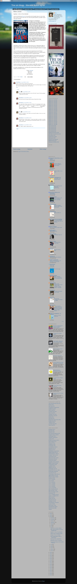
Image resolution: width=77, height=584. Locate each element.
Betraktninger (52, 264)
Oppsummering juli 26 (53, 231)
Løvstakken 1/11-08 (52, 501)
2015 (51, 564)
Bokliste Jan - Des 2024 (53, 102)
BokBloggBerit (52, 230)
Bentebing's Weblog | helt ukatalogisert (55, 193)
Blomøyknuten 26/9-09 (53, 459)
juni (51, 526)
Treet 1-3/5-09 (51, 480)
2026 (51, 513)
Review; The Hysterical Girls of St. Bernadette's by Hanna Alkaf (55, 261)
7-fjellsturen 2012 (52, 422)
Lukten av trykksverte (54, 259)
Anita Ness (18, 82)
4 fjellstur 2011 (51, 438)
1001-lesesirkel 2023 (52, 127)
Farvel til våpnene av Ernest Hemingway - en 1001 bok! (58, 363)
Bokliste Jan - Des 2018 (53, 110)
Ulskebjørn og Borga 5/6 (53, 437)
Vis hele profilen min (52, 21)
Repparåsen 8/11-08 (52, 499)
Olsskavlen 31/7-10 (52, 448)
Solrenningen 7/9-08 (52, 505)
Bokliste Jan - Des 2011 (53, 120)
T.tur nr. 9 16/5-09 (52, 479)
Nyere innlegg (16, 149)
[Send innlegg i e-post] (25, 76)
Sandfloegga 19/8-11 (52, 436)
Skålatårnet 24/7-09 (52, 467)
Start (14, 9)
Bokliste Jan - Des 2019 (53, 109)
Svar (17, 87)
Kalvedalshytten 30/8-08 (53, 506)
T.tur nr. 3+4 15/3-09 (52, 487)
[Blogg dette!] (28, 76)
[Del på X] (30, 76)
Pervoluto (52, 170)
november (53, 519)
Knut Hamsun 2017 (52, 135)
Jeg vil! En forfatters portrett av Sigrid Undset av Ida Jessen (58, 206)
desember (53, 517)
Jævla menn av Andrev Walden (56, 528)
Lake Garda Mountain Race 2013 (55, 403)
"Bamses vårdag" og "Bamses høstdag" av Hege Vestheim (57, 164)
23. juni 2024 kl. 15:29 (27, 97)
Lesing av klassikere (55, 9)
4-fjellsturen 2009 (52, 478)
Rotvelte (23, 16)
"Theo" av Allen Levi (57, 212)
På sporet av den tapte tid (53, 139)
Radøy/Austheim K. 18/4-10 (54, 453)
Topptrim (50, 509)
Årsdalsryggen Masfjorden (53, 471)
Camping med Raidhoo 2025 (39, 9)
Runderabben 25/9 (52, 445)
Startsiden (30, 149)
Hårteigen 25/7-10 (52, 449)
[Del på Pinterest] (32, 76)
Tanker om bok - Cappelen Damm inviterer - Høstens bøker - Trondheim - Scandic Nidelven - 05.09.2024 (58, 285)
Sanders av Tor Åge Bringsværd (57, 316)
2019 (51, 558)
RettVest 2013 (51, 404)
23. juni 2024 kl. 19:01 (27, 102)
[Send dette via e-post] (27, 76)
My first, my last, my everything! (56, 219)
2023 (51, 552)
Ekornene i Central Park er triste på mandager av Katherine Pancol (58, 326)
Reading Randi (53, 282)
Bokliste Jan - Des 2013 (53, 117)
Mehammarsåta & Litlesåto (53, 476)
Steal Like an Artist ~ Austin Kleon (57, 243)
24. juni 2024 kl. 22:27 (27, 117)
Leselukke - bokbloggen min (55, 177)
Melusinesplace (53, 241)
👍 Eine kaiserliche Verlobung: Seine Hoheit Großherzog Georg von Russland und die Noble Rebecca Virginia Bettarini (58, 308)
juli (51, 525)
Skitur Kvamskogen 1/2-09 (53, 491)
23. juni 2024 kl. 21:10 (26, 111)
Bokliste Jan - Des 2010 (53, 121)
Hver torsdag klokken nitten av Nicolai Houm (56, 537)
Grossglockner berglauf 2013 (54, 407)
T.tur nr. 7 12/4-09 (52, 483)
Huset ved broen (52, 194)
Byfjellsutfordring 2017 (53, 140)
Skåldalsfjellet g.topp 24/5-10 (54, 451)
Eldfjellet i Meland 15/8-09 (53, 463)
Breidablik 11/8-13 (52, 429)
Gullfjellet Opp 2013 (52, 408)
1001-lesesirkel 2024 (52, 125)
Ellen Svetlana (52, 305)
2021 (51, 555)
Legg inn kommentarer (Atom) (23, 151)
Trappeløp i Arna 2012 (53, 414)
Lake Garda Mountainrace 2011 (54, 433)
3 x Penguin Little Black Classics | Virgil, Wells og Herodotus (58, 221)
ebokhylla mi (52, 256)
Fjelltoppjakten (20, 9)
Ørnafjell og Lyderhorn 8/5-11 (54, 440)
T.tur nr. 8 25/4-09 (52, 482)
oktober (52, 520)
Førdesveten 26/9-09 (52, 460)
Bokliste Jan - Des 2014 (53, 116)
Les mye (51, 248)
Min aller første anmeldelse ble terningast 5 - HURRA (58, 299)
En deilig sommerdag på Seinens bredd (58, 292)
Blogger (43, 581)
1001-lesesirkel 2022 (52, 128)
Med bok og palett (53, 275)
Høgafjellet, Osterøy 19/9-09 (54, 461)
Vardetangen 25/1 (52, 493)
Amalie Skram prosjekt (53, 136)
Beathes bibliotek (53, 226)
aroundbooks (52, 290)
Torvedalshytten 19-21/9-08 (54, 502)
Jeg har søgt (52, 265)
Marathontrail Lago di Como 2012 (55, 419)
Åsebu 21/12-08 (51, 497)
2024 (51, 516)
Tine (18, 76)
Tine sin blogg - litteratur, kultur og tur (28, 5)
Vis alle (63, 321)
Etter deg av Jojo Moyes (57, 355)
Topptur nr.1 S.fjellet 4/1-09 (53, 495)
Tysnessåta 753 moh (52, 472)
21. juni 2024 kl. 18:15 (25, 82)
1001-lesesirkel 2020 (52, 131)
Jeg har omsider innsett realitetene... (56, 257)
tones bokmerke (53, 204)
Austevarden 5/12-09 (52, 456)
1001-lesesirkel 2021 (52, 129)
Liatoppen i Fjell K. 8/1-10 (53, 455)
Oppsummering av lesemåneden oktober (57, 370)
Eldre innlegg (43, 149)
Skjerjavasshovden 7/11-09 (53, 457)
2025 (51, 515)
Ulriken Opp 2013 (52, 410)
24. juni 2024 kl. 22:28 (27, 124)
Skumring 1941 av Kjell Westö (56, 538)
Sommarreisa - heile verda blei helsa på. (57, 179)
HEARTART (52, 162)
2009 (51, 573)
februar (52, 549)
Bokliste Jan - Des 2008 (53, 124)
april (52, 546)
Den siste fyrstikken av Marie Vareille (56, 227)
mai (51, 544)
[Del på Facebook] (31, 76)
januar (52, 550)
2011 (51, 570)
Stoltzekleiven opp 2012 (53, 415)
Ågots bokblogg (53, 233)
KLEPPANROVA (53, 211)
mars (52, 547)
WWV (48, 9)
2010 (51, 571)
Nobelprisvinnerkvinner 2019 (54, 132)
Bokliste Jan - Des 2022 (53, 105)
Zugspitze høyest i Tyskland (54, 434)
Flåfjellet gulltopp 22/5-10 (53, 452)
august (52, 523)
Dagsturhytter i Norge (28, 9)
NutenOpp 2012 (51, 418)
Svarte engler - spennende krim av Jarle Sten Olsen (58, 341)
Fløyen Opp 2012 (52, 425)
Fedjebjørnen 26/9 (52, 444)
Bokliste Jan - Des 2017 (53, 112)
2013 (51, 567)
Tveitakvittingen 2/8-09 (53, 464)
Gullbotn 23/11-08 (52, 498)
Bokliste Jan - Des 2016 (53, 113)
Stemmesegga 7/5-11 (52, 441)
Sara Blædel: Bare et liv (58, 234)
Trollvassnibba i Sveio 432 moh (54, 474)
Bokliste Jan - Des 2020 (53, 108)
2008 (51, 574)
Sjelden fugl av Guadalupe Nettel (56, 533)
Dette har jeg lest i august (57, 348)
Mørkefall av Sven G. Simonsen (56, 540)
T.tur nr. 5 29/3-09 (52, 486)
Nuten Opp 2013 (52, 406)
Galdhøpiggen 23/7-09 (53, 468)
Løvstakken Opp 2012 (53, 423)
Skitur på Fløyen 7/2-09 (53, 490)
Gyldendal (31, 70)
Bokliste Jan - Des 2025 (53, 101)
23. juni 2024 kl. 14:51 (26, 91)
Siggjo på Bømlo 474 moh (53, 475)
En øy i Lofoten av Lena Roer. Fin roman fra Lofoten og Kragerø (58, 198)
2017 (51, 561)
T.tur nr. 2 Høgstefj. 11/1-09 (53, 494)
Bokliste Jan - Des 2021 (53, 106)
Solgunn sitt (52, 297)
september (53, 522)
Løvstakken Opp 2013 (53, 411)
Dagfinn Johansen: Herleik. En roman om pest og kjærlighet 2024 (58, 277)
